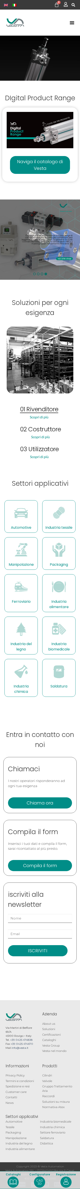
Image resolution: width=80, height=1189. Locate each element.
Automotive (21, 527)
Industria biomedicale (59, 646)
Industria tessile (58, 527)
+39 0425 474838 (21, 1039)
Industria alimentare (59, 604)
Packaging (59, 564)
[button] (73, 5)
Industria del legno (21, 646)
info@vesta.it (20, 1047)
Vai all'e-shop (64, 258)
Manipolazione (21, 564)
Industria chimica (21, 689)
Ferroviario (21, 601)
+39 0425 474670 (22, 1043)
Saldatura (58, 686)
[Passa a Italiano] (14, 5)
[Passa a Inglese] (6, 5)
